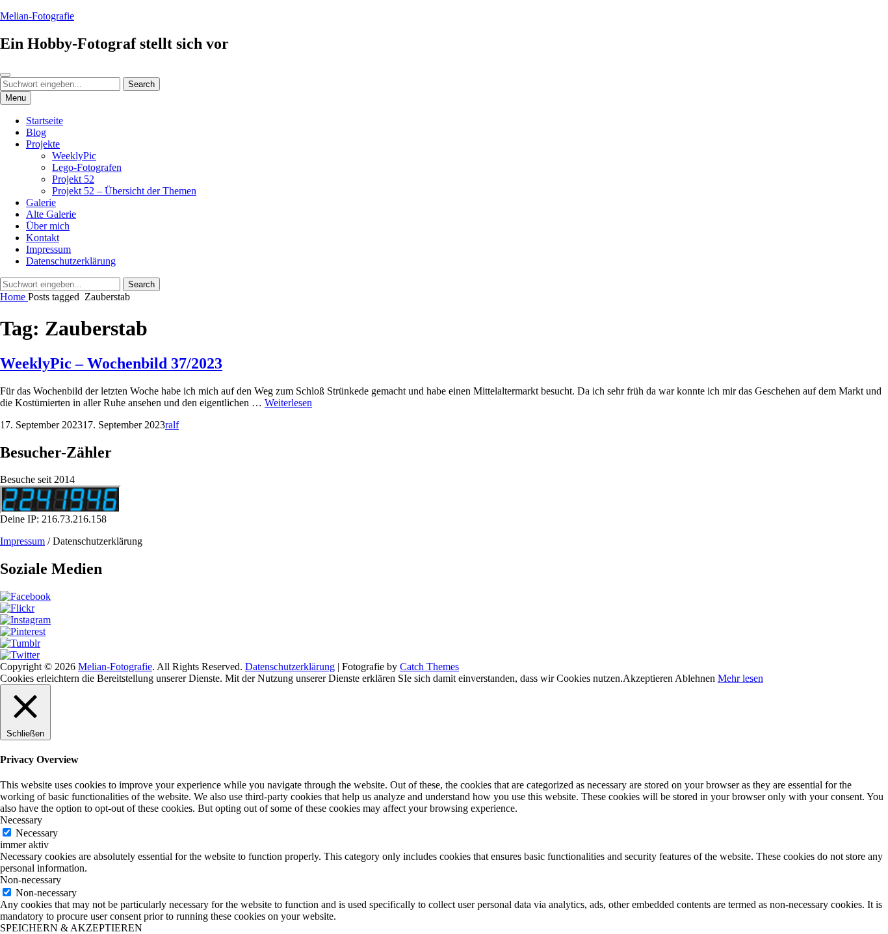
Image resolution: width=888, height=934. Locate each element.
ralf (172, 424)
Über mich (48, 225)
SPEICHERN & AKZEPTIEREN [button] (71, 927)
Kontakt (42, 237)
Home (14, 296)
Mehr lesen (740, 678)
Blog (36, 132)
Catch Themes (429, 666)
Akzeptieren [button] (648, 678)
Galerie (41, 202)
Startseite (44, 120)
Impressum (48, 249)
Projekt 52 (73, 179)
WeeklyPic (74, 155)
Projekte (43, 143)
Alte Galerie (51, 214)
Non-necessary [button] (30, 879)
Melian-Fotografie (37, 15)
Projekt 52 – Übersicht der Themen (124, 190)
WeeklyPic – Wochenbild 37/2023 (111, 363)
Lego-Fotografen (87, 167)
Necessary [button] (21, 819)
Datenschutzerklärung (71, 260)
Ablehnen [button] (695, 678)
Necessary (37, 832)
